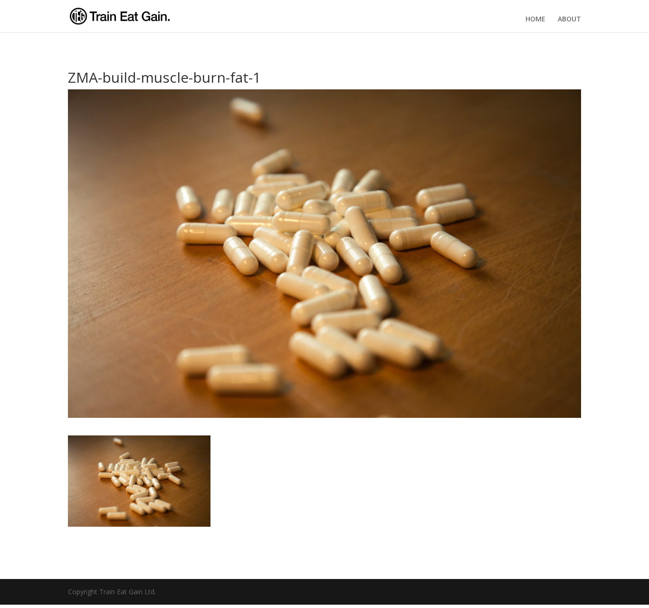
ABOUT (569, 19)
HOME (535, 19)
